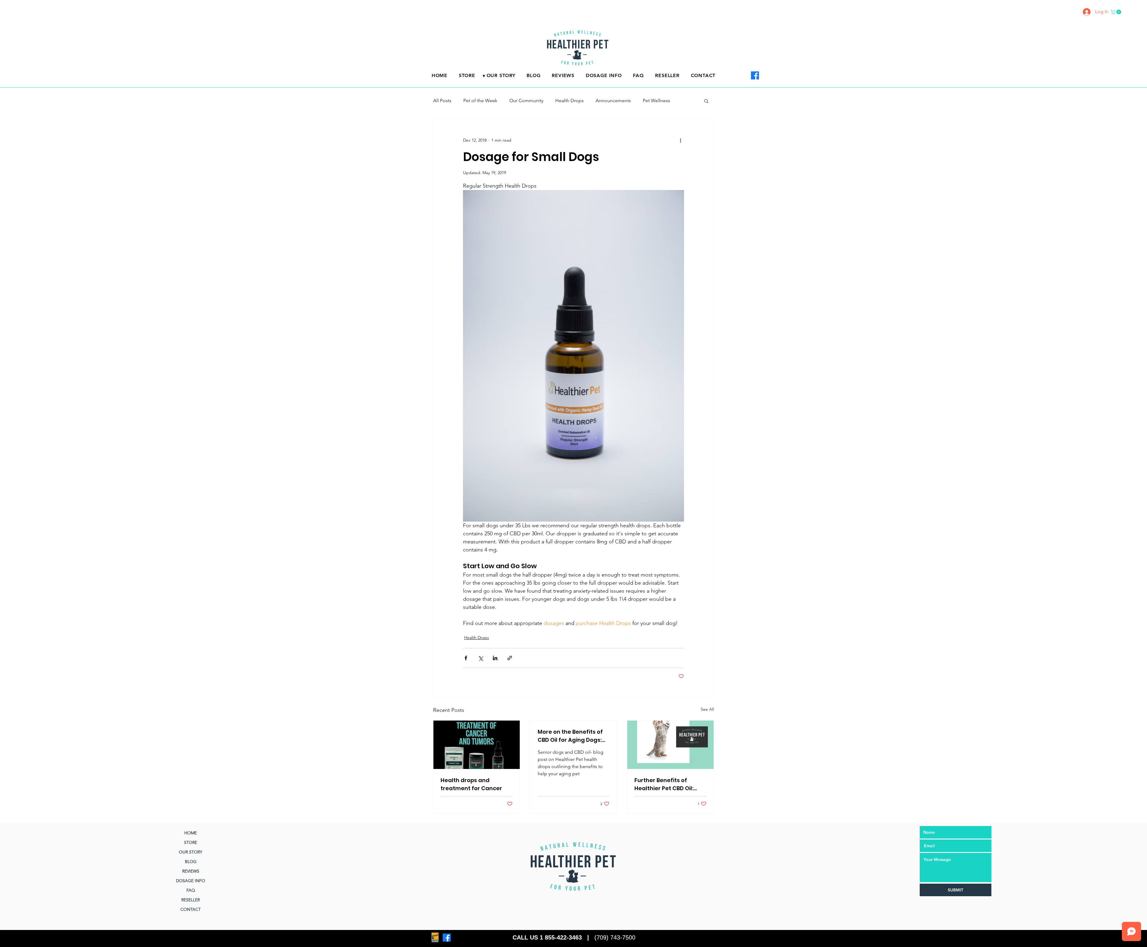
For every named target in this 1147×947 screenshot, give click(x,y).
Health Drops (569, 100)
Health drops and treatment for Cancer (471, 784)
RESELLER (190, 899)
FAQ (190, 890)
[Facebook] (755, 75)
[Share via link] (510, 658)
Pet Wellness (656, 100)
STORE (190, 842)
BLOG (191, 861)
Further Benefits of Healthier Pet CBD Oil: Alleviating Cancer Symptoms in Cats (663, 784)
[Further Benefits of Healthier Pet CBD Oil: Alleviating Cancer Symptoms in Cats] (670, 745)
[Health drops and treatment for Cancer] (476, 745)
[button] (1116, 12)
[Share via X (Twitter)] (480, 658)
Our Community (526, 100)
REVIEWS (190, 871)
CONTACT (190, 909)
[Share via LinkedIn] (495, 658)
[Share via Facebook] (466, 658)
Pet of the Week (480, 100)
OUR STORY (190, 852)
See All (707, 709)
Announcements (613, 100)
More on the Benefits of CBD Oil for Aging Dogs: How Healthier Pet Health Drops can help (573, 736)
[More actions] (680, 140)
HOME (190, 833)
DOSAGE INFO (190, 880)
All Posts (442, 100)
